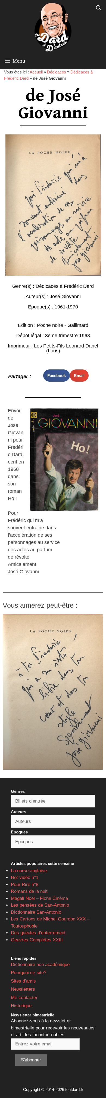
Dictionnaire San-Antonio (36, 912)
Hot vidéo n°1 (24, 877)
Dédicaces (56, 72)
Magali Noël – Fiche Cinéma (39, 898)
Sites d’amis (23, 981)
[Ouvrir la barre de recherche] (98, 8)
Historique (21, 1005)
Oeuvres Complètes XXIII (37, 939)
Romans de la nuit (29, 891)
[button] (56, 375)
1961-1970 (66, 307)
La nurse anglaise (29, 870)
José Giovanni (65, 296)
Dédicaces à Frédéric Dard (65, 286)
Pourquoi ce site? (28, 972)
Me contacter (24, 997)
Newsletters (23, 989)
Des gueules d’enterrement (38, 932)
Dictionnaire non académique (40, 964)
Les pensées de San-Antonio (40, 905)
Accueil (36, 72)
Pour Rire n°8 (24, 884)
